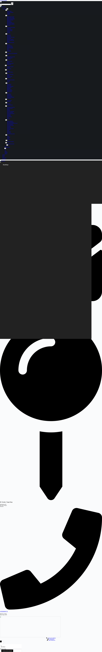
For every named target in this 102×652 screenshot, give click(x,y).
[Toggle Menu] (0, 162)
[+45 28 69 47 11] (51, 609)
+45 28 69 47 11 (4, 611)
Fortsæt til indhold (3, 0)
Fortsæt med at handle (7, 650)
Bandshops (5, 164)
